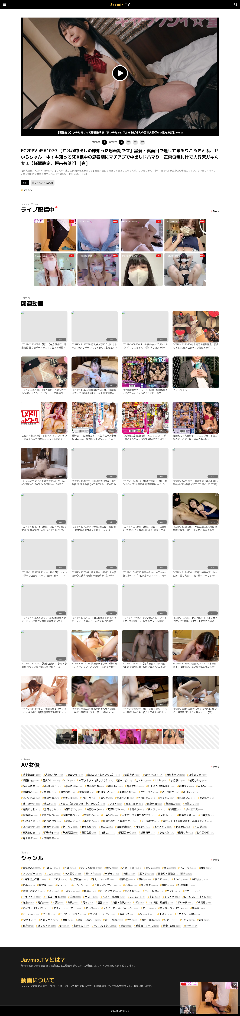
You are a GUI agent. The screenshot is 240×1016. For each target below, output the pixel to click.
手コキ (91, 896)
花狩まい (107, 832)
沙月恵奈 (178, 780)
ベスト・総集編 (113, 896)
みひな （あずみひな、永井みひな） (82, 803)
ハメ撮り (73, 873)
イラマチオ (32, 896)
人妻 (58, 902)
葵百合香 (89, 832)
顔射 (145, 879)
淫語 (103, 902)
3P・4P (93, 873)
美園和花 (31, 780)
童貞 (68, 919)
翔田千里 (89, 797)
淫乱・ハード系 (104, 879)
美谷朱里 (206, 797)
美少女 (152, 867)
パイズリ (58, 879)
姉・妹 (92, 908)
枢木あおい (74, 786)
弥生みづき (198, 774)
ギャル (173, 891)
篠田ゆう (75, 774)
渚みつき (124, 780)
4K (139, 902)
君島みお (205, 786)
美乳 (129, 873)
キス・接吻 (154, 891)
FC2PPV (27, 190)
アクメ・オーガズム (67, 908)
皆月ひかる (198, 780)
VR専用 (204, 902)
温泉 (204, 919)
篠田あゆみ (71, 815)
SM (65, 925)
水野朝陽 (86, 792)
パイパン (81, 885)
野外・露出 (151, 919)
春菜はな (186, 786)
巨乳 (70, 867)
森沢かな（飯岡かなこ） (103, 774)
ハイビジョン (110, 891)
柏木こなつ (50, 815)
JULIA (161, 780)
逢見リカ (185, 832)
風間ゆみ (30, 792)
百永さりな (52, 821)
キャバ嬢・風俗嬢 (160, 902)
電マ (88, 902)
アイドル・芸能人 (73, 914)
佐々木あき (31, 786)
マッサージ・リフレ (174, 908)
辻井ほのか (31, 803)
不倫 (131, 885)
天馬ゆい (49, 792)
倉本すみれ (135, 786)
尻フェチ (137, 896)
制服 (168, 885)
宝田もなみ (52, 809)
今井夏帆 (207, 815)
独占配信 (133, 891)
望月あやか (31, 826)
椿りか (106, 797)
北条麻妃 (183, 826)
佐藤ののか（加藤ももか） (120, 821)
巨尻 (63, 885)
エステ (166, 914)
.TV (120, 4)
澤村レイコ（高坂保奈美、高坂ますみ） (187, 821)
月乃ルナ (167, 815)
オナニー (192, 891)
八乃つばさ (170, 792)
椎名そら (143, 826)
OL (54, 891)
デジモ (112, 873)
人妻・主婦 (131, 867)
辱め (90, 891)
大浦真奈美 (50, 838)
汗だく (188, 919)
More (216, 211)
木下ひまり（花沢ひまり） (96, 780)
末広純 (50, 803)
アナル (149, 908)
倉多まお (166, 797)
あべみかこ (163, 826)
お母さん (81, 925)
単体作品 (32, 867)
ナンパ (180, 879)
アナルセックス (105, 925)
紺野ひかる (95, 809)
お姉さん (200, 879)
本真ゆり (136, 809)
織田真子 (148, 832)
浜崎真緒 (132, 774)
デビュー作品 (55, 896)
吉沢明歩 (51, 826)
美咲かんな (128, 792)
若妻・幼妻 (172, 925)
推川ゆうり (106, 792)
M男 (132, 919)
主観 (154, 896)
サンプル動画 (91, 867)
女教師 (29, 919)
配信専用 (186, 885)
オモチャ (172, 896)
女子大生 (149, 885)
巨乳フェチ (49, 919)
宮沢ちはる (31, 832)
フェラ (53, 873)
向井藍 (175, 809)
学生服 (198, 908)
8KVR (191, 925)
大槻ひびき (54, 774)
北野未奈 (70, 797)
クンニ (170, 919)
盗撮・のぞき (34, 891)
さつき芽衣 (149, 792)
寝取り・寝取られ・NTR (175, 873)
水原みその (31, 821)
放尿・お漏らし (89, 919)
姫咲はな (115, 786)
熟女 (170, 867)
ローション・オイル (198, 896)
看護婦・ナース (147, 925)
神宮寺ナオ (187, 815)
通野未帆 (154, 803)
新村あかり (176, 774)
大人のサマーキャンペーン (120, 908)
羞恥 (75, 896)
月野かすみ (116, 809)
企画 (29, 885)
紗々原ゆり (205, 832)
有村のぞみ (146, 797)
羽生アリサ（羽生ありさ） (139, 815)
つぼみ (115, 803)
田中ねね (67, 792)
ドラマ (162, 879)
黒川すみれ (125, 797)
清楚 (126, 925)
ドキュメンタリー (107, 885)
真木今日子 (134, 803)
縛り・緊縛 (114, 919)
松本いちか (153, 774)
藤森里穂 (51, 797)
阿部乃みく (128, 832)
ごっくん (31, 914)
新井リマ (70, 826)
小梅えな (166, 832)
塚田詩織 (124, 826)
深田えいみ (186, 797)
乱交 (43, 902)
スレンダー (32, 873)
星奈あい (72, 821)
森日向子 (190, 792)
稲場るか (173, 803)
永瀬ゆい (30, 815)
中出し (52, 867)
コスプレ (71, 891)
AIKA (69, 780)
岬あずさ (51, 832)
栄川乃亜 (70, 832)
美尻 (73, 902)
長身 (28, 925)
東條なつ (192, 803)
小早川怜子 (52, 786)
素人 (112, 867)
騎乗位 (127, 879)
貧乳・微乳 (121, 902)
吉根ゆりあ (95, 786)
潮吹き (147, 873)
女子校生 (79, 879)
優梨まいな (74, 809)
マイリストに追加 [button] (43, 182)
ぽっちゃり (47, 925)
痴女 (206, 867)
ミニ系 (49, 914)
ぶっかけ (147, 914)
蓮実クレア (51, 780)
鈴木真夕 (30, 838)
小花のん (91, 821)
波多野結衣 (32, 774)
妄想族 (46, 885)
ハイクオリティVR (36, 908)
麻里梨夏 (89, 826)
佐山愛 (200, 826)
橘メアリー (156, 809)
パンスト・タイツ (102, 914)
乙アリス (143, 780)
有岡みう (91, 815)
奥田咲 (106, 826)
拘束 (28, 902)
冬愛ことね (31, 809)
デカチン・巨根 (188, 914)
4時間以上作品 (34, 879)
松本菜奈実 (194, 809)
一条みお (110, 815)
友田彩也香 (150, 821)
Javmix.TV (124, 1010)
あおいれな (31, 797)
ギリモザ (185, 902)
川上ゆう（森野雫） (161, 786)
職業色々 (127, 914)
